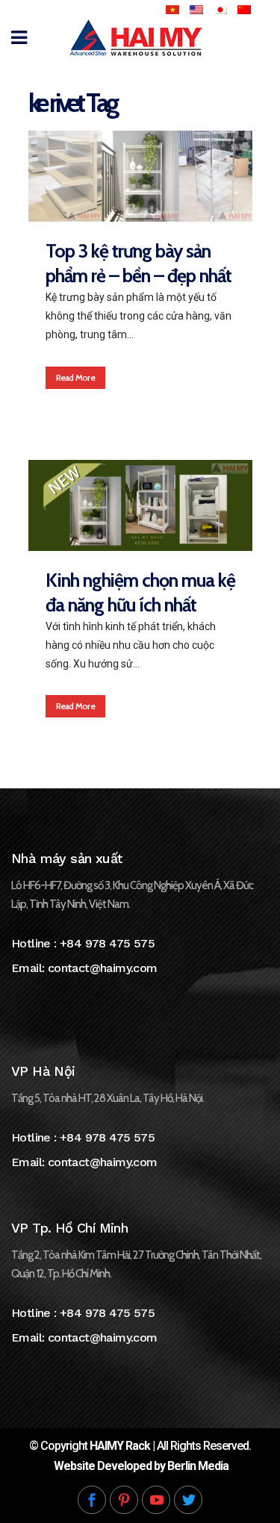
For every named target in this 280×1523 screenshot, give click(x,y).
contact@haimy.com (103, 968)
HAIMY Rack (120, 1446)
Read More (76, 377)
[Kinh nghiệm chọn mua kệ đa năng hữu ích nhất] (140, 505)
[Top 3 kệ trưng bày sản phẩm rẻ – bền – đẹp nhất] (140, 176)
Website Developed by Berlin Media (141, 1466)
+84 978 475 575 (107, 943)
